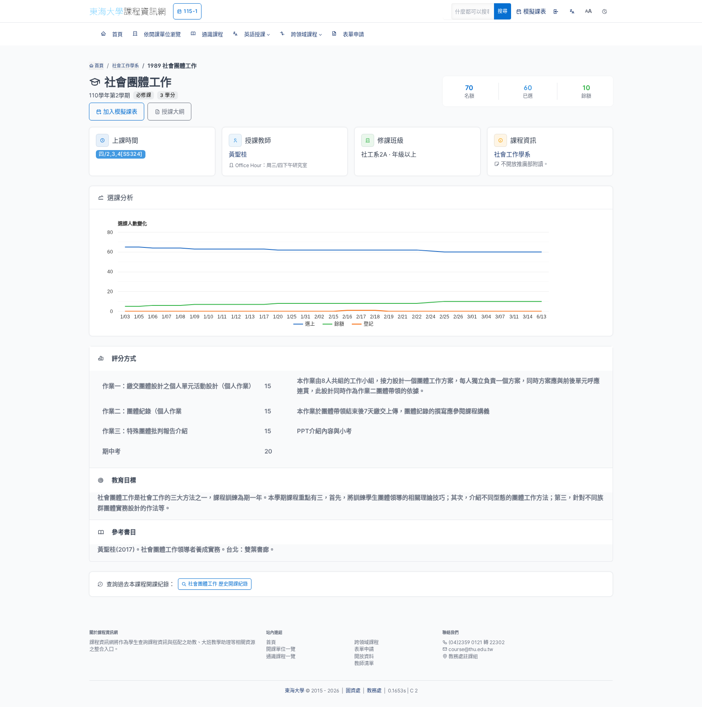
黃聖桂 (238, 154)
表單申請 (364, 649)
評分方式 (124, 358)
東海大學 (294, 691)
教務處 (374, 691)
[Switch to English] (572, 11)
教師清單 (364, 663)
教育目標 (124, 480)
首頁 (98, 66)
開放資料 (364, 656)
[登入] (556, 11)
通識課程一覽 (280, 656)
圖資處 (353, 691)
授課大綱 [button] (173, 111)
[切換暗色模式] (604, 11)
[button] (251, 34)
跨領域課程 (366, 642)
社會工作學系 (125, 66)
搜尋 (502, 11)
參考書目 (124, 532)
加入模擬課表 (120, 111)
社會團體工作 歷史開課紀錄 (218, 584)
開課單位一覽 (280, 649)
